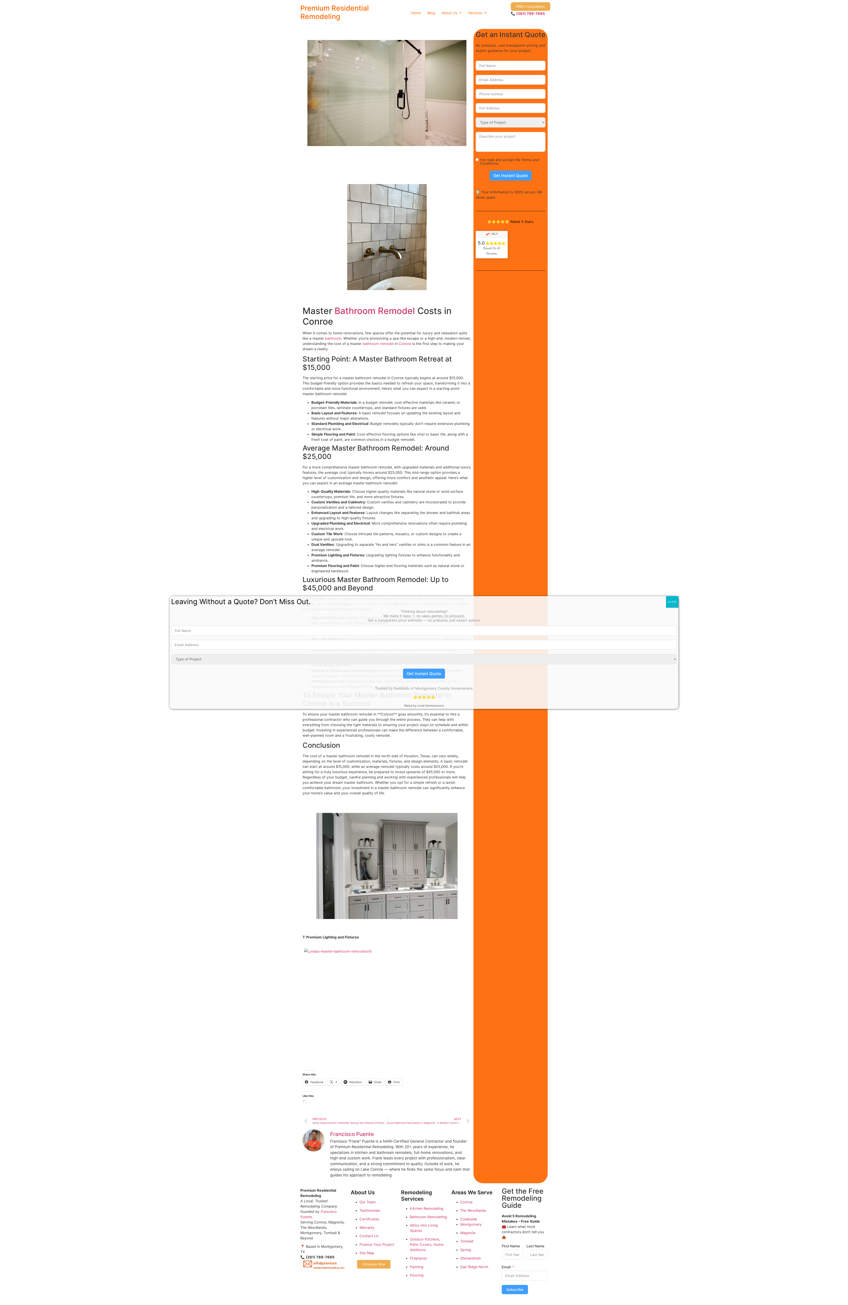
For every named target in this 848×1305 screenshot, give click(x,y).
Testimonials (370, 1210)
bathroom (333, 338)
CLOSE (672, 601)
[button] (451, 13)
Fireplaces (418, 1258)
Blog (431, 13)
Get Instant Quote (510, 175)
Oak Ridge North (474, 1266)
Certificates (369, 1219)
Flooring (417, 1275)
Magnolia (467, 1233)
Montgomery (471, 1224)
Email (506, 1267)
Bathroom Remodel (375, 310)
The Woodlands (473, 1210)
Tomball (466, 1241)
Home (416, 13)
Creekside (468, 1219)
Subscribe (514, 1289)
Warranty (367, 1227)
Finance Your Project (377, 1244)
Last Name (535, 1246)
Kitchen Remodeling (426, 1208)
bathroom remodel (378, 343)
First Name (511, 1246)
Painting (416, 1266)
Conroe (405, 343)
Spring (465, 1249)
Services (475, 13)
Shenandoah (470, 1258)
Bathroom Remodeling (428, 1217)
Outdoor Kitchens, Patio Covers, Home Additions (426, 1244)
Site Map (367, 1253)
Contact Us (369, 1236)
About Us (449, 13)
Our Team (368, 1202)
